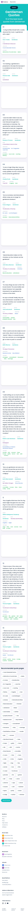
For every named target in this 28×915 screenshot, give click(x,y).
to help (18, 659)
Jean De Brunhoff (7, 309)
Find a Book (5, 880)
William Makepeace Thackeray (11, 514)
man (16, 183)
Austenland (6, 79)
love (21, 527)
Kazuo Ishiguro (7, 205)
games (13, 616)
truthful (5, 660)
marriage (10, 358)
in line (8, 488)
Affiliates (4, 827)
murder (5, 452)
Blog (3, 818)
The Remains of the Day (9, 209)
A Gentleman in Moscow (9, 44)
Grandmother (6, 148)
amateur (5, 217)
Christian (19, 269)
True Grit (5, 183)
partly (9, 659)
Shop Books (13, 2)
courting (18, 154)
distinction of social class (9, 52)
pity (9, 452)
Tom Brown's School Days (9, 608)
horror (13, 454)
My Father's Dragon (8, 483)
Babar (16, 313)
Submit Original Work (7, 895)
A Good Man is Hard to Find (10, 144)
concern (13, 452)
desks (19, 52)
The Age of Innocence (8, 349)
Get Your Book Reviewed (8, 892)
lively (21, 616)
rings (4, 527)
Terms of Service (13, 909)
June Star (5, 150)
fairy (8, 527)
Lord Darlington (13, 213)
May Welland (15, 353)
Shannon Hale (6, 75)
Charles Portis (6, 179)
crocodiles (5, 487)
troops (4, 454)
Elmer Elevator (19, 483)
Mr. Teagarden (15, 148)
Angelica (5, 522)
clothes (13, 317)
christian (10, 660)
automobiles (6, 317)
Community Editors (6, 884)
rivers (20, 487)
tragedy (11, 183)
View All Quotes (6, 800)
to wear (8, 528)
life (9, 616)
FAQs (3, 820)
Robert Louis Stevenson (9, 438)
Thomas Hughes (7, 603)
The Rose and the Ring (16, 518)
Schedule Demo (6, 870)
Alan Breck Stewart (8, 448)
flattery (5, 155)
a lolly (4, 488)
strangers (5, 357)
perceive (5, 616)
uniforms (11, 617)
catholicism (16, 273)
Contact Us (5, 825)
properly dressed (7, 319)
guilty (9, 454)
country (6, 455)
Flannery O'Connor (8, 140)
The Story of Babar (8, 313)
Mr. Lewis (5, 213)
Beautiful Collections (7, 856)
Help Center (5, 822)
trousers (6, 619)
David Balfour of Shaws (9, 447)
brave (13, 659)
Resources (4, 872)
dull (17, 616)
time (16, 487)
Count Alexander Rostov (9, 48)
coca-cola (11, 154)
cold (11, 619)
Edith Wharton (6, 345)
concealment (12, 357)
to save (12, 487)
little (4, 528)
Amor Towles (6, 39)
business (15, 619)
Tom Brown (6, 612)
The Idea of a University (9, 269)
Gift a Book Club (6, 845)
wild (21, 454)
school (20, 617)
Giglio (10, 522)
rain (18, 454)
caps (16, 617)
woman (16, 527)
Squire (4, 655)
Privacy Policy (22, 909)
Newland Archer (7, 353)
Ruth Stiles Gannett (8, 479)
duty (5, 358)
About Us (4, 816)
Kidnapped (6, 443)
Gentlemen (15, 39)
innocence (20, 357)
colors (5, 617)
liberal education (7, 273)
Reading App (5, 882)
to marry (5, 154)
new (14, 319)
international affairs (14, 217)
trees (18, 452)
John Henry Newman (8, 265)
